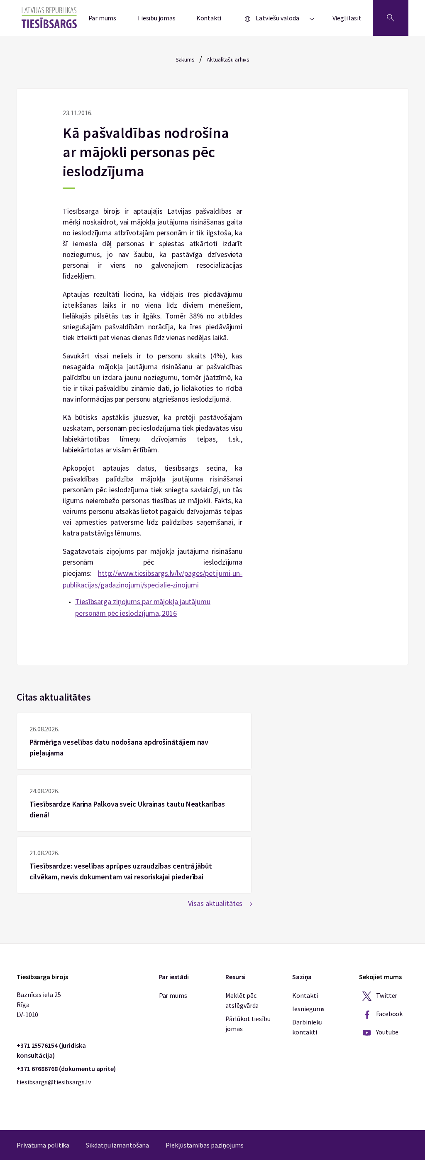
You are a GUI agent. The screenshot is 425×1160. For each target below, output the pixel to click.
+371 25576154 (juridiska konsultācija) (51, 1050)
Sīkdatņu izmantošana (117, 1145)
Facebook (389, 1013)
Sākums (185, 59)
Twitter (386, 995)
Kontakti (209, 18)
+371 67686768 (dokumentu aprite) (66, 1068)
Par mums (102, 18)
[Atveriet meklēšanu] (390, 18)
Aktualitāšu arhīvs (228, 59)
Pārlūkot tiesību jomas (247, 1023)
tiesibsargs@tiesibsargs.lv (53, 1082)
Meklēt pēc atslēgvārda (242, 1000)
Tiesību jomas (156, 18)
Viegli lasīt (346, 18)
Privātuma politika (43, 1145)
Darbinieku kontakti (307, 1027)
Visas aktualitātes (215, 903)
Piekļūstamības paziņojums (205, 1145)
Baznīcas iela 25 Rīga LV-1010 (39, 1004)
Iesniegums (308, 1009)
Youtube (386, 1032)
